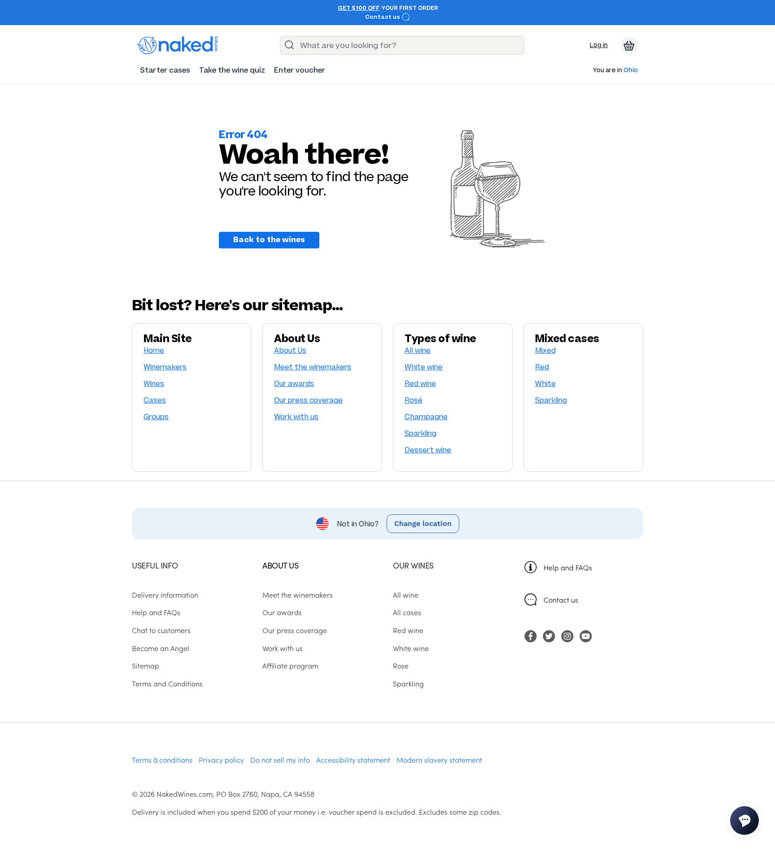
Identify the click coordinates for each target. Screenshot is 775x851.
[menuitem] (165, 70)
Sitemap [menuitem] (145, 665)
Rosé (413, 400)
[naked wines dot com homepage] (177, 45)
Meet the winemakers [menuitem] (297, 594)
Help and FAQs (568, 567)
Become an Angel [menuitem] (160, 648)
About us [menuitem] (280, 565)
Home (154, 350)
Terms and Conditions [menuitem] (167, 683)
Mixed (545, 350)
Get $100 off (358, 8)
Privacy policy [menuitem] (221, 759)
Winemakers (165, 367)
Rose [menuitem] (401, 665)
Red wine (420, 383)
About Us (290, 350)
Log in (599, 45)
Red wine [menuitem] (408, 630)
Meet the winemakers (312, 367)
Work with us (296, 416)
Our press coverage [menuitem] (294, 630)
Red (542, 367)
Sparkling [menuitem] (408, 683)
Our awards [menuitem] (282, 612)
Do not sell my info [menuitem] (280, 759)
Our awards (294, 383)
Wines (154, 383)
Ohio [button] (630, 70)
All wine (418, 350)
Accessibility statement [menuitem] (353, 759)
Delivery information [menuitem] (165, 594)
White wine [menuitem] (411, 648)
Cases (155, 400)
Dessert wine (428, 450)
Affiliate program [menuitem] (290, 665)
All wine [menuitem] (405, 594)
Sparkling (420, 433)
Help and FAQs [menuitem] (156, 612)
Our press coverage (308, 400)
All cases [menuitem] (407, 612)
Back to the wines (269, 239)
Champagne (426, 416)
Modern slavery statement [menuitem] (439, 759)
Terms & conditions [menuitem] (162, 759)
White (545, 383)
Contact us (383, 17)
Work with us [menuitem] (282, 648)
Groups (156, 416)
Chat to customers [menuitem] (161, 630)
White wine (424, 367)
